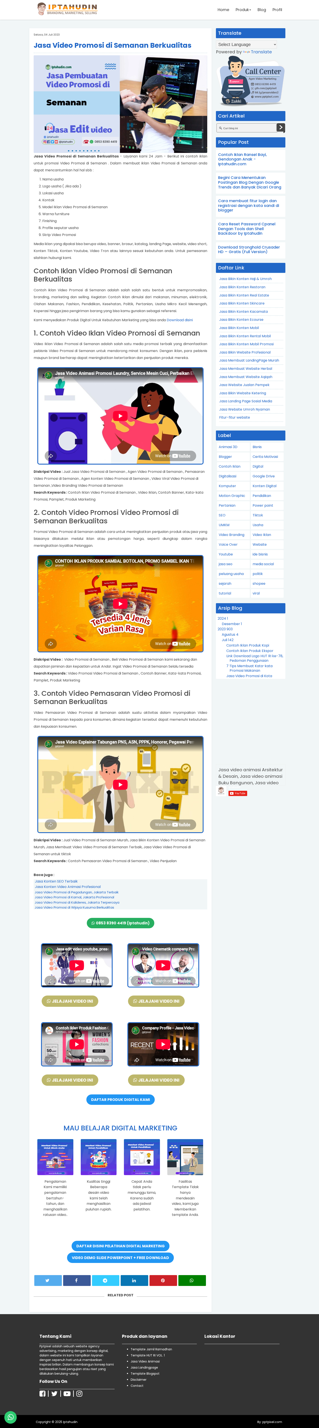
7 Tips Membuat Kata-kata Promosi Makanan (249, 668)
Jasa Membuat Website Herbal (245, 368)
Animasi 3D (228, 446)
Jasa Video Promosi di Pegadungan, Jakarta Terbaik (76, 892)
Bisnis (257, 446)
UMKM (224, 524)
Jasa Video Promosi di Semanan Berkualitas (112, 45)
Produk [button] (242, 9)
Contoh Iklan (229, 466)
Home (223, 9)
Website (260, 544)
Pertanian (227, 505)
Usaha (258, 524)
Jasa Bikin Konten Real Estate (244, 295)
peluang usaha (231, 573)
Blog (262, 9)
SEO (222, 515)
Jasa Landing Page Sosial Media (245, 401)
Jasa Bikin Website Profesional (245, 352)
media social (263, 564)
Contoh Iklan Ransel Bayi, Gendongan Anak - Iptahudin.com (242, 159)
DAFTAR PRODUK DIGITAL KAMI (120, 1099)
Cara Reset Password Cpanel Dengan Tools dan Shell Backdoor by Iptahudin (246, 228)
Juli (227, 639)
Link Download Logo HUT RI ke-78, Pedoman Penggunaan (254, 658)
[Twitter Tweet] (48, 1280)
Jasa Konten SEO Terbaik (56, 881)
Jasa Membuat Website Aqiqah (245, 376)
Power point (263, 505)
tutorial (225, 593)
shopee (259, 583)
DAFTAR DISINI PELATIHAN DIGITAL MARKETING (120, 1246)
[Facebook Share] (76, 1280)
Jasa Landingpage (144, 1367)
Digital (258, 466)
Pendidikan (262, 495)
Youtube (226, 554)
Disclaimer (138, 1379)
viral (256, 593)
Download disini (180, 320)
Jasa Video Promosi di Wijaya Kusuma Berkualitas (74, 907)
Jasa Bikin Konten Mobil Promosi (246, 344)
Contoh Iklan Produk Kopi (247, 645)
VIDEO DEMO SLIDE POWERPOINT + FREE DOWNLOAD (120, 1257)
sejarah (225, 583)
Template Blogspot (145, 1373)
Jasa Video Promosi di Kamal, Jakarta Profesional (74, 897)
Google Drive (264, 476)
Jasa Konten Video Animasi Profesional (68, 886)
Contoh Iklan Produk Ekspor (249, 650)
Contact (137, 1386)
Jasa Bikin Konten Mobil (239, 327)
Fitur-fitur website (234, 417)
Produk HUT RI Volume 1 (34, 1416)
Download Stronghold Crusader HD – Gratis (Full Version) (249, 249)
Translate (261, 52)
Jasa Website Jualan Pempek (244, 384)
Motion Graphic (232, 495)
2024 (223, 618)
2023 (225, 629)
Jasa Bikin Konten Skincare (242, 303)
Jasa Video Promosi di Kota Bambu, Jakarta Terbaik (249, 678)
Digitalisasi (227, 476)
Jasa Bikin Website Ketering (242, 393)
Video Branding (231, 534)
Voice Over (228, 544)
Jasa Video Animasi (145, 1361)
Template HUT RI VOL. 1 (148, 1355)
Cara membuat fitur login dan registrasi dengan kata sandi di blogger (248, 205)
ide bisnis (260, 554)
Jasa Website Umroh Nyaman (244, 409)
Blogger (225, 456)
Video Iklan (262, 534)
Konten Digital (264, 485)
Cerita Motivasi (265, 456)
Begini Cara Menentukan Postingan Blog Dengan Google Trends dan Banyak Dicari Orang (249, 182)
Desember (232, 623)
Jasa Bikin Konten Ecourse (241, 319)
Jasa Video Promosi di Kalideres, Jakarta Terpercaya (77, 902)
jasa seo (225, 564)
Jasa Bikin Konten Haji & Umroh (245, 278)
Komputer (227, 485)
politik (258, 573)
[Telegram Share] (105, 1280)
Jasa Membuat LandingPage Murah (249, 360)
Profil (277, 9)
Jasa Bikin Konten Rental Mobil (245, 336)
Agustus (230, 634)
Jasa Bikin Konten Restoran (242, 287)
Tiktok (258, 515)
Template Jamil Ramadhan (151, 1349)
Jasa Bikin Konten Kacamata (243, 311)
